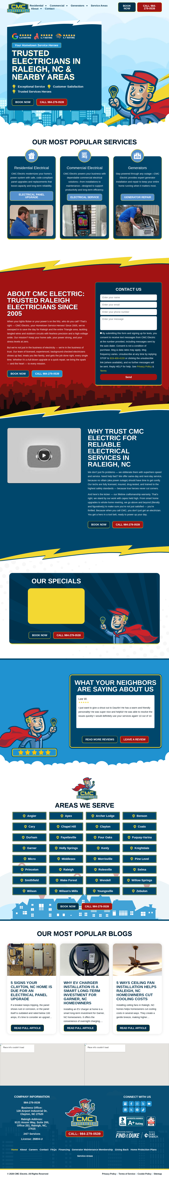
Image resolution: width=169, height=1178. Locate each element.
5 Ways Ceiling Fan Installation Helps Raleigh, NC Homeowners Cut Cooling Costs (136, 991)
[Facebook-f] (131, 1103)
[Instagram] (137, 1103)
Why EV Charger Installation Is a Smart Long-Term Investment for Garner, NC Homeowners (82, 993)
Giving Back (122, 1149)
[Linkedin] (125, 1109)
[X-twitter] (131, 1109)
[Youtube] (149, 1103)
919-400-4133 (117, 358)
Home (14, 1149)
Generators (77, 5)
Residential (36, 5)
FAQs (53, 1149)
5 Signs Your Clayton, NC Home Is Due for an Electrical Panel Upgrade (31, 991)
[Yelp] (143, 1103)
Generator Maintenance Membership (92, 1149)
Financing (64, 1149)
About (34, 8)
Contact (49, 8)
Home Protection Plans (144, 1149)
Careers (33, 1149)
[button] (127, 7)
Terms (103, 370)
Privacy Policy (144, 366)
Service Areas (99, 5)
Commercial (57, 5)
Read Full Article (27, 1028)
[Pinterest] (137, 1109)
